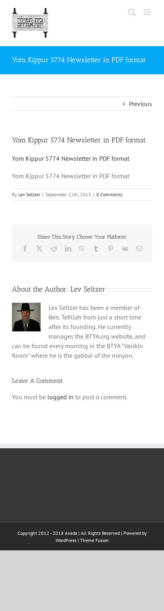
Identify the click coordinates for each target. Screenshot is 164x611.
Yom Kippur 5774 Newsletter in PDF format (70, 158)
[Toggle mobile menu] (148, 12)
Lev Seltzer (29, 194)
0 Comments (109, 194)
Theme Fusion (94, 540)
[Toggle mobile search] (132, 12)
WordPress (66, 540)
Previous (140, 104)
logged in (60, 397)
